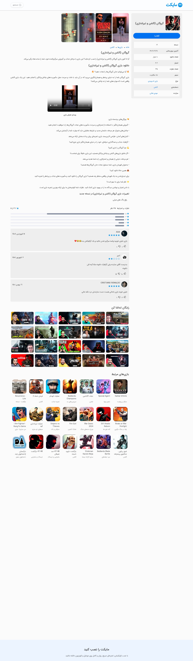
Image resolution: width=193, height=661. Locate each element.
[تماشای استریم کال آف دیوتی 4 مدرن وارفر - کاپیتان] (46, 333)
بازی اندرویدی (153, 81)
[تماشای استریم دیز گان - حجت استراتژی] (46, 347)
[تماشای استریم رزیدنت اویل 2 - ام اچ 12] (117, 333)
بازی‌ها (120, 47)
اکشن (156, 87)
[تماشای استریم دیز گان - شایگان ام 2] (117, 319)
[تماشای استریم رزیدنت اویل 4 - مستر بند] (22, 319)
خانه (127, 47)
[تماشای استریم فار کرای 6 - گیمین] (93, 319)
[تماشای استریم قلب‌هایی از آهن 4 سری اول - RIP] (93, 361)
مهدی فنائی (154, 93)
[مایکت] (174, 7)
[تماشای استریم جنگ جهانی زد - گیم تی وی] (93, 347)
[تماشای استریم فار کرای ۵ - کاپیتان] (117, 347)
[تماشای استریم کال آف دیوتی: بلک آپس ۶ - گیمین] (70, 361)
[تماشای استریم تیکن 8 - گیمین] (117, 361)
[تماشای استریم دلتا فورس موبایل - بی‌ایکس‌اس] (70, 333)
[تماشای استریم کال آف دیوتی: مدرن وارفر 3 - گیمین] (22, 361)
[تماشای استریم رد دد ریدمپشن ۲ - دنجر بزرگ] (70, 347)
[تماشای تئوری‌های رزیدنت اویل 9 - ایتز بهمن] (70, 319)
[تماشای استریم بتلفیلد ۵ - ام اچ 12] (46, 319)
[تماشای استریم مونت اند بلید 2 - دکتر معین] (22, 333)
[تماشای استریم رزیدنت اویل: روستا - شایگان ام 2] (22, 347)
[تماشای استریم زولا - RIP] (93, 333)
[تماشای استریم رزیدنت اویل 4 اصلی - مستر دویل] (46, 361)
